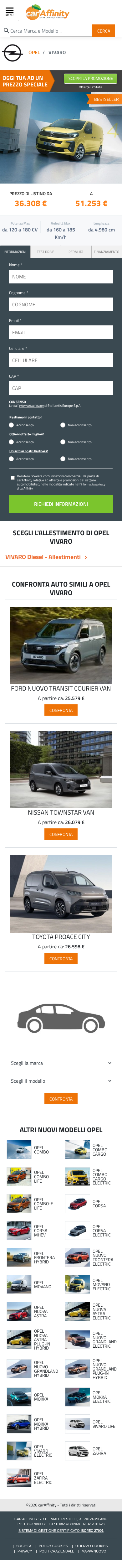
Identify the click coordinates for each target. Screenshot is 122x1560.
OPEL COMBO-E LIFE (43, 1203)
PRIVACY (25, 1551)
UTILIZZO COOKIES (91, 1546)
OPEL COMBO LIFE (41, 1176)
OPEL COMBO (41, 1149)
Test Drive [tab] (45, 251)
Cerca (103, 31)
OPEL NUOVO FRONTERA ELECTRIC (103, 1257)
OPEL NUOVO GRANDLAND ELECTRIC (105, 1339)
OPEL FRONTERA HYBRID (44, 1257)
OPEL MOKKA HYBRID (41, 1423)
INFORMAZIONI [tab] (15, 251)
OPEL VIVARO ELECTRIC (43, 1450)
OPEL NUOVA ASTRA (41, 1311)
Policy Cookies (53, 1546)
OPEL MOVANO (42, 1284)
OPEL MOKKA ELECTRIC (102, 1397)
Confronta (61, 710)
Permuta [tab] (76, 251)
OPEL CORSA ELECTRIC (102, 1230)
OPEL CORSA (99, 1203)
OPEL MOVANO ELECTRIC (102, 1284)
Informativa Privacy (31, 405)
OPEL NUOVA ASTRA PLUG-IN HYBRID (42, 1339)
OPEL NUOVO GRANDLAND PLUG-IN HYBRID (105, 1369)
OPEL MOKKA (41, 1397)
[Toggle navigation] (10, 12)
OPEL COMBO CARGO (100, 1149)
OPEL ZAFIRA (99, 1451)
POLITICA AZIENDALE (56, 1551)
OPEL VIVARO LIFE (104, 1424)
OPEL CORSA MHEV (40, 1230)
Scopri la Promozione (91, 78)
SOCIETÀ (23, 1546)
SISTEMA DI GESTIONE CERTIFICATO (61, 1530)
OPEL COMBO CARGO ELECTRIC (102, 1176)
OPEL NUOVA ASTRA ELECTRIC (102, 1311)
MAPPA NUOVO (94, 1551)
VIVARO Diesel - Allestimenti (43, 556)
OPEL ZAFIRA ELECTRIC (43, 1477)
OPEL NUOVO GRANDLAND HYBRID (46, 1368)
